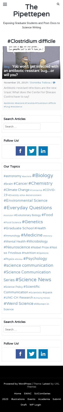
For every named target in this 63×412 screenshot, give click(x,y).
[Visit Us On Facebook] (20, 150)
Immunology (12, 235)
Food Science (13, 222)
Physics (9, 259)
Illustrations (18, 399)
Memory (48, 236)
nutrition (30, 253)
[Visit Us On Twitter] (31, 150)
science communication (29, 265)
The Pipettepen (31, 10)
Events (31, 399)
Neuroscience (18, 247)
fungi (7, 106)
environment (34, 195)
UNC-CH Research (19, 297)
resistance (17, 106)
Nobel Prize (41, 247)
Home (17, 393)
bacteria (20, 103)
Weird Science (19, 303)
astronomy (13, 176)
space (48, 292)
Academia (44, 399)
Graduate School (20, 228)
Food (48, 215)
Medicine (33, 235)
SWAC (27, 393)
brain (9, 184)
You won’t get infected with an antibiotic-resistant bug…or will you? (31, 71)
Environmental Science (26, 200)
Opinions (43, 253)
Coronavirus (36, 190)
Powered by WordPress (17, 383)
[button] (58, 4)
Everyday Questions (29, 208)
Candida (30, 103)
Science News (35, 280)
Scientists (36, 292)
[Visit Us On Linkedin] (43, 150)
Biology (44, 175)
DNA (23, 195)
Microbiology (38, 241)
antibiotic (10, 103)
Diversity (14, 195)
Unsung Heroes (42, 298)
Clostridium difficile (46, 103)
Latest (46, 383)
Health (41, 228)
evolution (9, 215)
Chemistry (41, 183)
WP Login (35, 404)
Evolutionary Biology (28, 215)
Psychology (36, 258)
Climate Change (17, 190)
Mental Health (15, 241)
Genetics (34, 221)
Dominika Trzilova (40, 82)
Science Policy (14, 286)
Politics (19, 259)
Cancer (22, 184)
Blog (6, 66)
